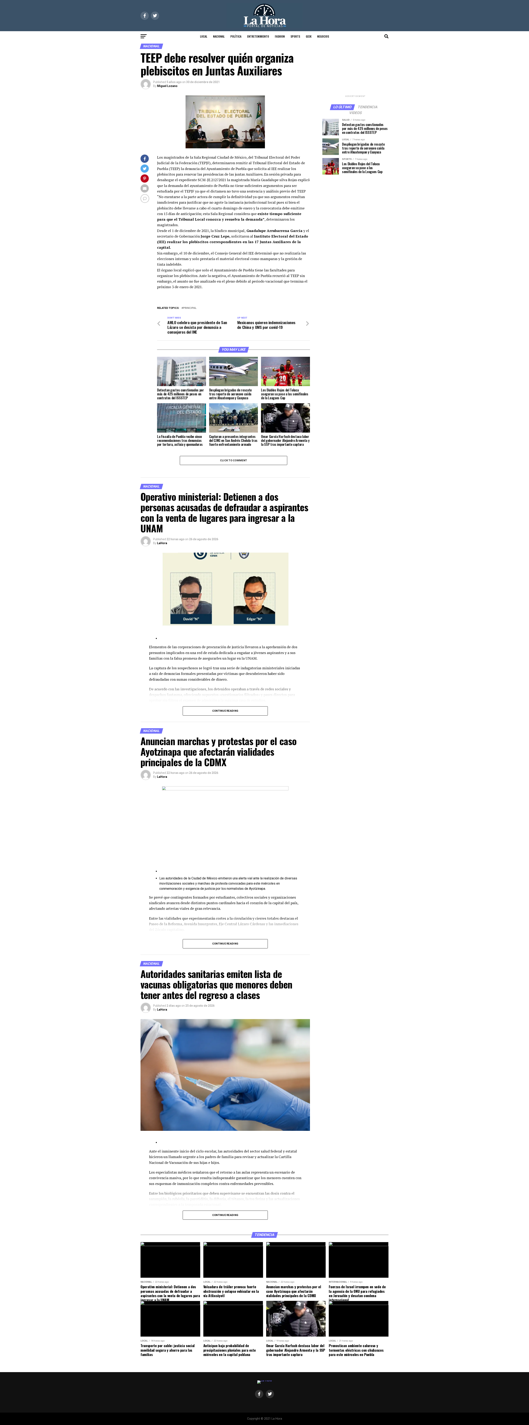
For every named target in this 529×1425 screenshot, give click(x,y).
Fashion (280, 36)
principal (190, 308)
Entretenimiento (258, 36)
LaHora (162, 543)
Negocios (323, 36)
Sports (295, 36)
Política (235, 36)
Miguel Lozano (167, 86)
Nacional (219, 36)
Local (203, 36)
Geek (308, 36)
